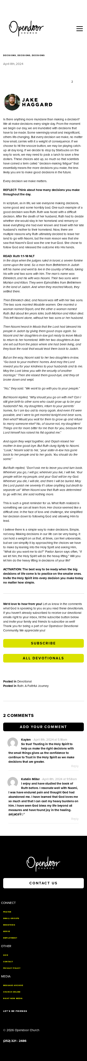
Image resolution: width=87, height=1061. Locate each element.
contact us (43, 883)
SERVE (6, 931)
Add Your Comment (43, 727)
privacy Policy (11, 968)
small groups (11, 918)
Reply (75, 766)
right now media (13, 998)
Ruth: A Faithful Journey (33, 686)
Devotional (24, 681)
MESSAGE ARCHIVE (13, 985)
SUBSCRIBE (43, 643)
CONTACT (8, 962)
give (5, 955)
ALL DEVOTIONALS (43, 658)
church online (11, 992)
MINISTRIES (9, 925)
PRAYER (7, 912)
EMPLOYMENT (10, 938)
